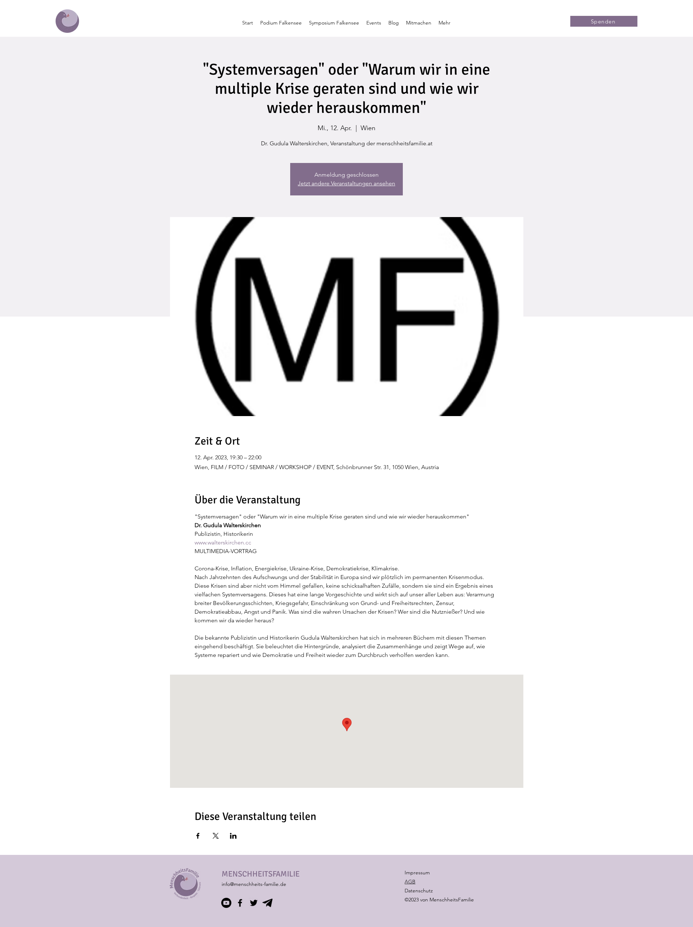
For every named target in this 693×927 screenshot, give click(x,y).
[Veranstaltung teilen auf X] (215, 836)
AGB (410, 881)
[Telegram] (267, 903)
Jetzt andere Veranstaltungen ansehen (346, 183)
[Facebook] (240, 903)
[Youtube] (226, 903)
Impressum (417, 872)
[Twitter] (254, 903)
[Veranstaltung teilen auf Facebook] (198, 836)
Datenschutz (419, 890)
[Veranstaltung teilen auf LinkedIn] (233, 836)
